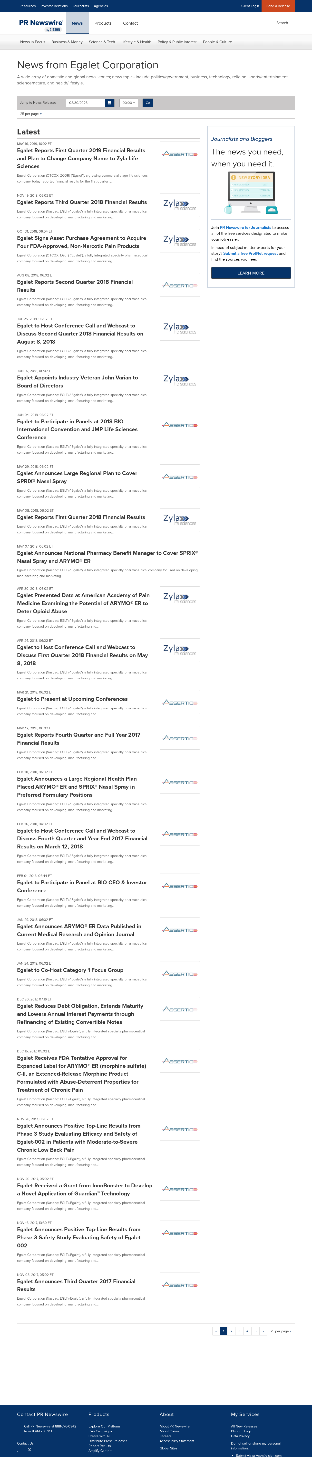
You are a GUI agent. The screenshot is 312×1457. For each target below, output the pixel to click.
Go (148, 102)
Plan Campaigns (100, 1431)
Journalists (81, 6)
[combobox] (128, 103)
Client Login (250, 6)
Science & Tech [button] (102, 42)
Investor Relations (54, 6)
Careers (166, 1436)
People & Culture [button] (217, 42)
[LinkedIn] (18, 1449)
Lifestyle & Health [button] (136, 42)
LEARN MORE (251, 273)
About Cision (169, 1431)
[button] (110, 103)
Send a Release (278, 6)
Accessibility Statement (177, 1441)
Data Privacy (240, 1436)
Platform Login (242, 1431)
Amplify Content (100, 1450)
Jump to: (38, 102)
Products (103, 23)
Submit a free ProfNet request (250, 253)
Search (282, 23)
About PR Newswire (175, 1426)
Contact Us (26, 1443)
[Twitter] (29, 1449)
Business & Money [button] (67, 42)
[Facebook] (23, 1449)
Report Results (99, 1445)
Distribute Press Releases (107, 1441)
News (77, 23)
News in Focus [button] (32, 42)
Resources (28, 6)
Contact (130, 23)
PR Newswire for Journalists (245, 227)
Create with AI (98, 1436)
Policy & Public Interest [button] (177, 42)
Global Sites (169, 1448)
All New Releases (244, 1426)
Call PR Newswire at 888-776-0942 (50, 1426)
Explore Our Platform (104, 1426)
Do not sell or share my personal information (256, 1446)
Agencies (101, 6)
